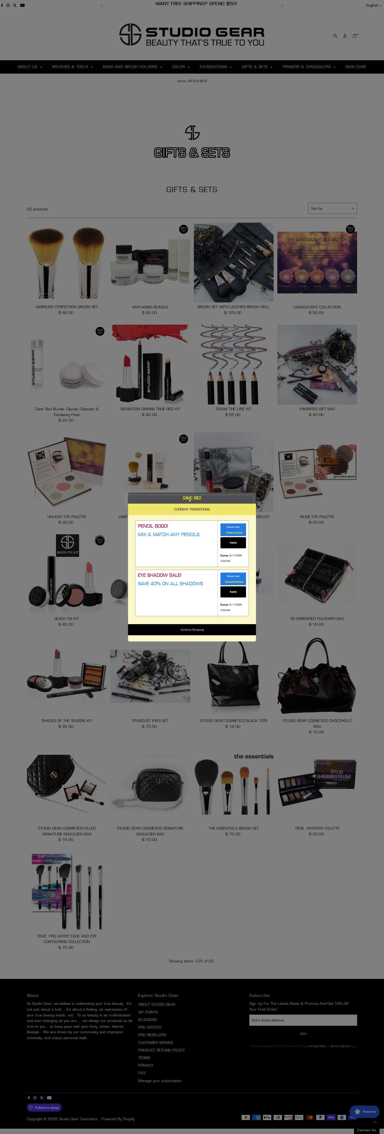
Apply (233, 542)
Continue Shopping (192, 629)
